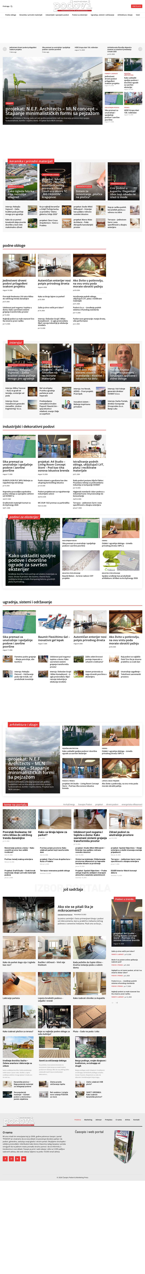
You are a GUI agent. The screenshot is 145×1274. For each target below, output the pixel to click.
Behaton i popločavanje (71, 573)
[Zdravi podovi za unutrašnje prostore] (125, 819)
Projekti (9, 103)
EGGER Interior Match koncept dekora (124, 872)
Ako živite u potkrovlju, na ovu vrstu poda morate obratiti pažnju (88, 283)
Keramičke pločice (16, 187)
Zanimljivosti (116, 365)
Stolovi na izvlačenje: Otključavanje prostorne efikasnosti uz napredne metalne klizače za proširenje (90, 861)
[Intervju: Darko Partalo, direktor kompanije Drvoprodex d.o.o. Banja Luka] (135, 404)
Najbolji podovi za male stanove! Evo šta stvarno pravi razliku (18, 320)
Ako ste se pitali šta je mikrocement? (75, 908)
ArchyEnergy (69, 804)
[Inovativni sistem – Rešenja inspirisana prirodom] (100, 404)
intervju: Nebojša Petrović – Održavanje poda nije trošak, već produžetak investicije (23, 675)
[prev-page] (5, 49)
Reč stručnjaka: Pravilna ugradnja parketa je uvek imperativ (47, 392)
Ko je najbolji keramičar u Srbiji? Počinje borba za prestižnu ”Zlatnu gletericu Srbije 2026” (50, 210)
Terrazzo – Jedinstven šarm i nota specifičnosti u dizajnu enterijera (117, 223)
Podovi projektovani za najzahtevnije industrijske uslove (54, 492)
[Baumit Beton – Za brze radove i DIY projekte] (81, 560)
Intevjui (80, 365)
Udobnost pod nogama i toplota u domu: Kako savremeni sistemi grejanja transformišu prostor (17, 309)
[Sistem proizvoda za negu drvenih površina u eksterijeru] (79, 673)
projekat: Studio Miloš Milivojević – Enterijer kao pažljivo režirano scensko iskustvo (83, 210)
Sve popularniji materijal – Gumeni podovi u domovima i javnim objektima (22, 1095)
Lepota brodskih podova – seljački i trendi (50, 999)
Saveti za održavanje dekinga (52, 1060)
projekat (99, 804)
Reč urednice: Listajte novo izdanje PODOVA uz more (59, 1094)
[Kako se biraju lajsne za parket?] (54, 819)
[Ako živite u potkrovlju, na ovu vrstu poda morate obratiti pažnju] (89, 265)
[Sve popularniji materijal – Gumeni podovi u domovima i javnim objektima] (7, 1094)
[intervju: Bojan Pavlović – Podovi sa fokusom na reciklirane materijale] (55, 363)
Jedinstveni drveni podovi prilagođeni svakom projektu (23, 48)
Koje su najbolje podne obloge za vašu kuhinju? (54, 1032)
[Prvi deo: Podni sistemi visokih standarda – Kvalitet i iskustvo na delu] (89, 363)
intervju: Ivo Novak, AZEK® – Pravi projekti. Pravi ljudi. (83, 391)
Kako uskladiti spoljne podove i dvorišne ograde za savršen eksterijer (131, 82)
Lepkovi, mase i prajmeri (110, 781)
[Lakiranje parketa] (19, 983)
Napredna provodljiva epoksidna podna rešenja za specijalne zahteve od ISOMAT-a (18, 493)
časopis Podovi (85, 804)
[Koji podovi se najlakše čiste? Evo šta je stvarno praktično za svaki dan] (114, 658)
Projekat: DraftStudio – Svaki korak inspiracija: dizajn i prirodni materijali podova (20, 873)
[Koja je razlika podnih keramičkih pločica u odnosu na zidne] (135, 210)
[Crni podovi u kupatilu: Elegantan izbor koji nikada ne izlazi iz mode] (124, 181)
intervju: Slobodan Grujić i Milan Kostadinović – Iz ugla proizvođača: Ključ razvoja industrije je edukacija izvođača (53, 322)
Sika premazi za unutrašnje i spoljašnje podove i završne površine (56, 48)
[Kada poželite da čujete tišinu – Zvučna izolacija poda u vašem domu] (89, 947)
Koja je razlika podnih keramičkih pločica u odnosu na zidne (117, 210)
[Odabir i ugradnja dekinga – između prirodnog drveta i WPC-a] (120, 528)
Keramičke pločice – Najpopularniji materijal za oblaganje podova (23, 1084)
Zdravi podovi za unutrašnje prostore (121, 834)
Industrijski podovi (112, 107)
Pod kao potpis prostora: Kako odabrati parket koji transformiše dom (54, 850)
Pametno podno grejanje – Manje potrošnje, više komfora (25, 659)
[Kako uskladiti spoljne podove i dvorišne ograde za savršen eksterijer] (133, 64)
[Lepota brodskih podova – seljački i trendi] (54, 983)
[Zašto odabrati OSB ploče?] (80, 1084)
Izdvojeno (47, 362)
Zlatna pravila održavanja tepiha (57, 1083)
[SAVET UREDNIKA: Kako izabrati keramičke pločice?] (80, 1094)
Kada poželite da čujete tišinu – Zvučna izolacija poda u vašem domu (88, 965)
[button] (8, 6)
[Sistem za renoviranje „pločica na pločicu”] (89, 181)
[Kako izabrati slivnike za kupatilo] (89, 983)
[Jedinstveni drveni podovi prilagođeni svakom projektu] (114, 64)
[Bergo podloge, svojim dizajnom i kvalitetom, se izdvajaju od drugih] (90, 1047)
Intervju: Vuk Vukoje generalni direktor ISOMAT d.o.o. (116, 391)
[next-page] (140, 49)
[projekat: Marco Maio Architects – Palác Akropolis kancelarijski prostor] (100, 223)
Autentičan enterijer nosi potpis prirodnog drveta (54, 282)
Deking (104, 540)
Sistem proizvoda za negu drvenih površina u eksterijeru (95, 674)
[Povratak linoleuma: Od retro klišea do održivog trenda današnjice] (19, 819)
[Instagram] (11, 1158)
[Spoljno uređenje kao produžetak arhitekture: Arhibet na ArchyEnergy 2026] (120, 560)
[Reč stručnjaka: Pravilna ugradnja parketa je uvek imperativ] (66, 391)
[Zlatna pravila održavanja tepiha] (43, 1084)
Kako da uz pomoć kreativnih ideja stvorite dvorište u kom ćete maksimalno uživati (15, 223)
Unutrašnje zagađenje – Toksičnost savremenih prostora (131, 674)
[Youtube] (23, 1158)
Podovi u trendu (68, 781)
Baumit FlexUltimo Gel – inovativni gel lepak (54, 638)
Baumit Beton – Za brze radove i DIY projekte (77, 577)
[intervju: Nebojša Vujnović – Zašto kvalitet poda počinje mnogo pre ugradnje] (32, 210)
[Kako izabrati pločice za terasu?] (19, 1016)
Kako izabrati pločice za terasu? (18, 1031)
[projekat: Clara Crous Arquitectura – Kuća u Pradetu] (66, 223)
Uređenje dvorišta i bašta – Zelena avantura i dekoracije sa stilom (17, 1063)
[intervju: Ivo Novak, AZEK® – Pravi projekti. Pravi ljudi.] (100, 391)
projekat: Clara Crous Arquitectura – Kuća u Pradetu (49, 223)
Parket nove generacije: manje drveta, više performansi (89, 320)
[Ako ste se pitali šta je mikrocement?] (28, 915)
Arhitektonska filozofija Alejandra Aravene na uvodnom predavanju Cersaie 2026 (119, 49)
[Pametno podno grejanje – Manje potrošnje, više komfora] (8, 658)
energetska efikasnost (132, 804)
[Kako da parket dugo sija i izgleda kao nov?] (19, 947)
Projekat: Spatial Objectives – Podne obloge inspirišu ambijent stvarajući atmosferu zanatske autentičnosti (91, 873)
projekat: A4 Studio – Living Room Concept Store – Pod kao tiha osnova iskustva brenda (53, 466)
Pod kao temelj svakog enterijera (19, 859)
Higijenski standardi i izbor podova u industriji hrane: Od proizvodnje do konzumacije (88, 493)
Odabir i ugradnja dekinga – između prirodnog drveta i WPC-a (117, 544)
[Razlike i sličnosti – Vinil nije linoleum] (54, 947)
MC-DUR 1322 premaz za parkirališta (53, 503)
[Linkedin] (17, 1158)
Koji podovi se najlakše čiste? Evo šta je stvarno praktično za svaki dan (131, 659)
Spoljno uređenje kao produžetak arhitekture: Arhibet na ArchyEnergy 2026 (120, 577)
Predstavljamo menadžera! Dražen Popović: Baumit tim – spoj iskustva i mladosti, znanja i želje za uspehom (49, 407)
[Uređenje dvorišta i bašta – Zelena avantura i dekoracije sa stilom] (18, 1047)
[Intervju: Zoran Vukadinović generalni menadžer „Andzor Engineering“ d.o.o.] (32, 404)
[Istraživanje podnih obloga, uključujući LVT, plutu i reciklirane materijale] (89, 446)
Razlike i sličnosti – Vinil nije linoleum (51, 963)
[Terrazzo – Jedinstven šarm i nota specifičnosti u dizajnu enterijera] (135, 223)
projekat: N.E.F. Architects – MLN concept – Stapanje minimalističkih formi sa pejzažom (52, 111)
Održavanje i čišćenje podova (20, 365)
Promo (126, 107)
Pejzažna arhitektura (128, 74)
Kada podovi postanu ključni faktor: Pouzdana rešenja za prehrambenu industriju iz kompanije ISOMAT (88, 482)
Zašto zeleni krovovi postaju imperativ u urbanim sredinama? (94, 659)
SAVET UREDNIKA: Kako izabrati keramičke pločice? (94, 1094)
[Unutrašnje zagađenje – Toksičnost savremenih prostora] (114, 673)
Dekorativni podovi (65, 915)
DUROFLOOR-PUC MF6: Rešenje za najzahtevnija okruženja (18, 481)
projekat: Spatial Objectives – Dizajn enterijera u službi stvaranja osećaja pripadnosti (126, 850)
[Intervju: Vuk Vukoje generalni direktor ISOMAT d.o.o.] (135, 391)
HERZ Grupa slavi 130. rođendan (86, 47)
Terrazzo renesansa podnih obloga (55, 871)
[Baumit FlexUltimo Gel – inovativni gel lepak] (54, 621)
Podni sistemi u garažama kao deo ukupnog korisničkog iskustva (52, 481)
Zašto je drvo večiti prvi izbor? (51, 307)
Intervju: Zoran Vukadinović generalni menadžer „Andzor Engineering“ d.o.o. (14, 405)
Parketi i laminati (111, 73)
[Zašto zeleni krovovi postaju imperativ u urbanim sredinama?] (79, 658)
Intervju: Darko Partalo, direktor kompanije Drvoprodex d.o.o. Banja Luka (118, 405)
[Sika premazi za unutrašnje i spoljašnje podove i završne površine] (114, 98)
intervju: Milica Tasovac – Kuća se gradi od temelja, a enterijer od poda (15, 392)
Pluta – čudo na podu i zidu (86, 1031)
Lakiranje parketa (11, 998)
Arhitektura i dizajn (51, 175)
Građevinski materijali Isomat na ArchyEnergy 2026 (17, 504)
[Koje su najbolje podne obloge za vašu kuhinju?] (54, 1016)
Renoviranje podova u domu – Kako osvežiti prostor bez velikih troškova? (19, 850)
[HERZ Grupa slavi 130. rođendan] (133, 98)
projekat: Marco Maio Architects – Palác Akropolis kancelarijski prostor (83, 223)
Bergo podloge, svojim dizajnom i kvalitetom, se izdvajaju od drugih (90, 1063)
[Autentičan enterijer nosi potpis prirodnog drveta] (54, 265)
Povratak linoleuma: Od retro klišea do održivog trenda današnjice (18, 297)
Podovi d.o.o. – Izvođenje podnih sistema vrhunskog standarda (87, 308)
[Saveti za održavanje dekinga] (54, 1047)
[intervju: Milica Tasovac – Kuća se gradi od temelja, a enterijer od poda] (32, 391)
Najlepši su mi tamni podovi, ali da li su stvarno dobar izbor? (126, 971)
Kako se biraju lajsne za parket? (51, 296)
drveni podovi (112, 804)
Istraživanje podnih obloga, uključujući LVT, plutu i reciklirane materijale (87, 298)
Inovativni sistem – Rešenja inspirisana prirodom (82, 404)
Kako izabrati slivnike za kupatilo (89, 998)
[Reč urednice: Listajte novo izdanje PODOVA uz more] (43, 1094)
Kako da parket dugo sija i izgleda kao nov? (19, 963)
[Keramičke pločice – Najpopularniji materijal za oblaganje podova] (7, 1084)
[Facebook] (5, 1158)
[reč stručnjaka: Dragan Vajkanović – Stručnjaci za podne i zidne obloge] (124, 363)
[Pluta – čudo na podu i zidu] (89, 1016)
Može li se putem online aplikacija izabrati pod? (124, 961)
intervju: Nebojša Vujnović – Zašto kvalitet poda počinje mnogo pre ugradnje (14, 210)
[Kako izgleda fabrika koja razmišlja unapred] (21, 181)
